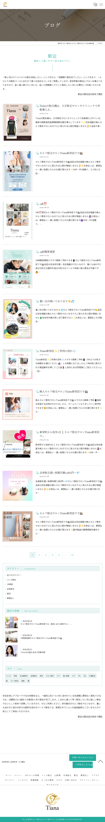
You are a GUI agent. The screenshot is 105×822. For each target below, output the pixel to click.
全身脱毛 (10, 589)
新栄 (41, 676)
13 (72, 555)
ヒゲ (73, 676)
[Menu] (101, 4)
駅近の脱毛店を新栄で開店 (90, 94)
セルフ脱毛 (50, 676)
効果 (15, 676)
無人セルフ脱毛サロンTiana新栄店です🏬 (64, 391)
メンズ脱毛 (11, 579)
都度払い (10, 598)
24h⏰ (43, 203)
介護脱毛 (92, 676)
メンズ (8, 676)
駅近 (9, 593)
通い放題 (66, 676)
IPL (79, 676)
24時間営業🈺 (47, 251)
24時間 (10, 584)
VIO (85, 676)
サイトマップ (52, 784)
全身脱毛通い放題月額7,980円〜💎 (60, 472)
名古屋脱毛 (24, 676)
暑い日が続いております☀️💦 (57, 301)
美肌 (23, 681)
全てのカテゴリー (14, 575)
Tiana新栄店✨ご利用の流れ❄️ (58, 351)
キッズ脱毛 (14, 681)
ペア (58, 676)
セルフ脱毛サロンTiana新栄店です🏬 (61, 153)
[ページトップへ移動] (100, 761)
